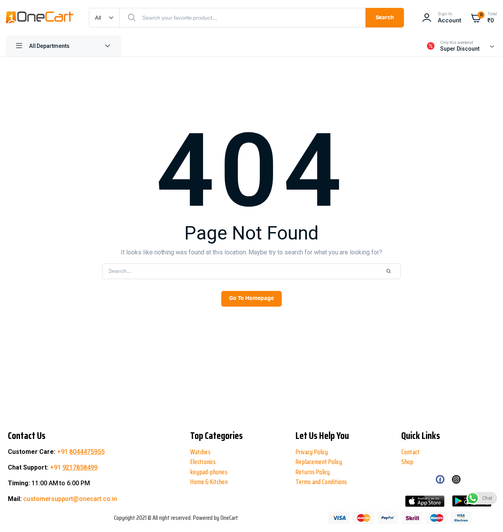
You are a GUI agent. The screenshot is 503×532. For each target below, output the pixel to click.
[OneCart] (39, 17)
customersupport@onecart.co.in (70, 499)
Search (385, 17)
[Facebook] (440, 479)
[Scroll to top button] (12, 500)
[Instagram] (456, 479)
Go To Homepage (251, 298)
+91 (81, 451)
